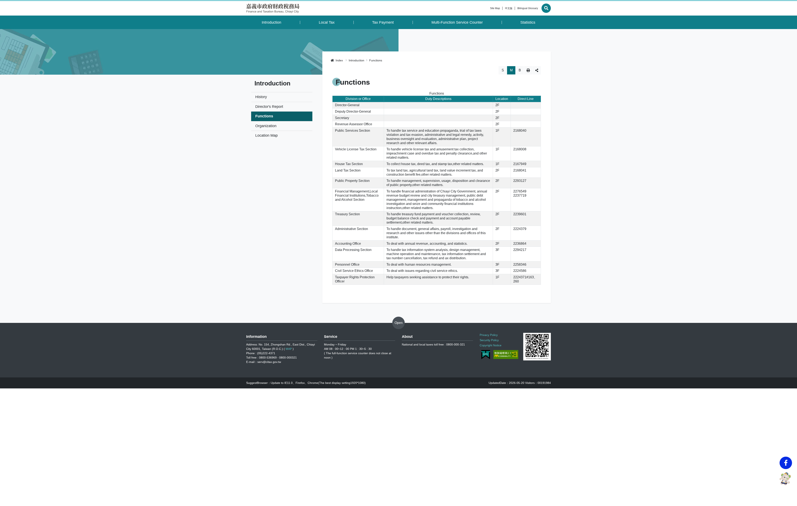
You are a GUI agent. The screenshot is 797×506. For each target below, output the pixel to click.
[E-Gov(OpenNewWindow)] (485, 354)
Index (339, 60)
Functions (264, 116)
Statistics (527, 22)
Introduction (271, 22)
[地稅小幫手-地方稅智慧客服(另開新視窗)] (786, 478)
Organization (265, 126)
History (261, 97)
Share (537, 70)
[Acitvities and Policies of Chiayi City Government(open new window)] (537, 346)
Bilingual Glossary (527, 8)
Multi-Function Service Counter (457, 22)
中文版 (508, 8)
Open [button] (399, 323)
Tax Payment (383, 22)
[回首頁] (272, 8)
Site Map (495, 8)
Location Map (266, 135)
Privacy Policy (489, 335)
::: (486, 8)
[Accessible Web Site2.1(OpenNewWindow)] (505, 354)
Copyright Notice (490, 345)
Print (528, 70)
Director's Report (269, 107)
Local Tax (327, 22)
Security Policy (489, 340)
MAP (289, 348)
